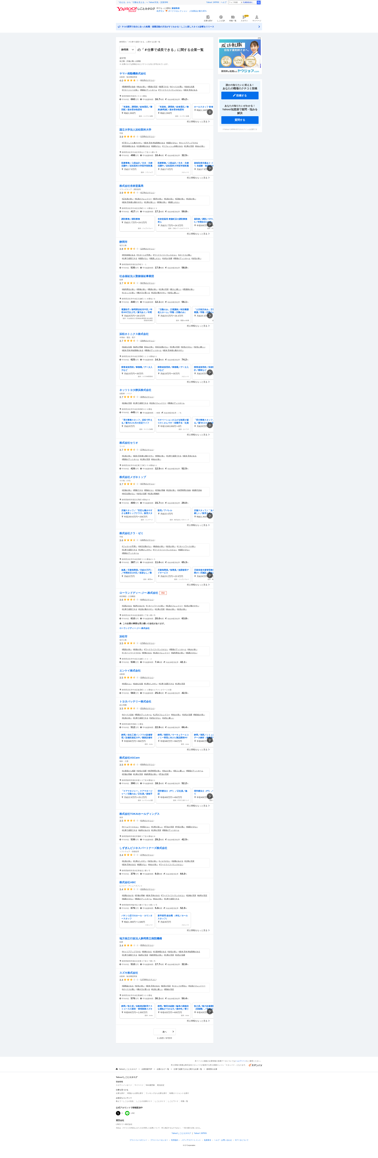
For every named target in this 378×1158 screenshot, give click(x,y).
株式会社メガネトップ (132, 477)
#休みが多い (141, 87)
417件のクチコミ (147, 193)
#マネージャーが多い (130, 90)
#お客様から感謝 (128, 771)
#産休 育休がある (190, 90)
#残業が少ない (172, 143)
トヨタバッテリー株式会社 (135, 701)
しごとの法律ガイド (144, 1101)
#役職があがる (177, 861)
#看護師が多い (188, 289)
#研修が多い (162, 202)
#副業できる (164, 87)
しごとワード (173, 1101)
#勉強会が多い (159, 546)
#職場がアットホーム (148, 90)
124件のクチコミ (147, 249)
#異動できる (138, 490)
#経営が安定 (166, 986)
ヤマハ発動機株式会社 (132, 73)
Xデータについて (242, 1140)
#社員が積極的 (153, 494)
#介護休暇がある (143, 146)
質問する (240, 119)
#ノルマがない (164, 861)
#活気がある (127, 606)
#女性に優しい (173, 293)
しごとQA (221, 21)
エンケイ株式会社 (130, 670)
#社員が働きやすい (158, 293)
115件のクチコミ (147, 136)
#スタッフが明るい (179, 986)
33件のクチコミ (147, 677)
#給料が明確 (138, 347)
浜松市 (123, 636)
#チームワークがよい (130, 827)
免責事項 (207, 1140)
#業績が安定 (153, 87)
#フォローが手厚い (129, 546)
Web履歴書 (150, 1085)
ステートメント (191, 1140)
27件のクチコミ (147, 450)
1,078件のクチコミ (148, 980)
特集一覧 (232, 21)
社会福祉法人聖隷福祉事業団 (136, 276)
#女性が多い (196, 258)
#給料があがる (139, 606)
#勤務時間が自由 (128, 87)
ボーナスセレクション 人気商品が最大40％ (187, 11)
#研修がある (147, 653)
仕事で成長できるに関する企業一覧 (188, 1069)
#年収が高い (180, 827)
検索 (259, 2)
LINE (133, 1113)
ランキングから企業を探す (156, 1093)
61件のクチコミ (147, 821)
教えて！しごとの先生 (125, 1101)
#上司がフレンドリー (161, 715)
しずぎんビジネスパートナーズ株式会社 (143, 848)
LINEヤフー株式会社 (124, 1124)
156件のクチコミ (147, 341)
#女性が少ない (187, 347)
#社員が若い (169, 199)
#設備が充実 (127, 403)
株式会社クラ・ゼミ (131, 533)
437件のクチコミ (147, 484)
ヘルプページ (241, 1061)
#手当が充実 (164, 774)
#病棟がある (147, 952)
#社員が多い (191, 199)
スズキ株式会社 (128, 972)
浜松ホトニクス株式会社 (134, 333)
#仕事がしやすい (145, 550)
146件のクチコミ (147, 540)
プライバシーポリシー (138, 1140)
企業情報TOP (146, 1069)
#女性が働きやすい (191, 606)
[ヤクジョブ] (240, 73)
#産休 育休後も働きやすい (132, 202)
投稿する (241, 95)
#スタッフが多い (128, 293)
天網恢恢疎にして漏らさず (249, 2)
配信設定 (160, 1085)
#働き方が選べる (143, 293)
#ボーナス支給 (128, 715)
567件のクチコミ (147, 283)
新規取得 (176, 8)
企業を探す (208, 21)
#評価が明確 (160, 490)
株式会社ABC (127, 882)
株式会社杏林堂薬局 (131, 185)
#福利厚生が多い (128, 289)
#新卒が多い (158, 199)
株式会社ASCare (129, 757)
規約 (174, 1140)
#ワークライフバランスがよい (170, 90)
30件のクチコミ (147, 397)
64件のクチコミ (147, 600)
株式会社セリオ (128, 442)
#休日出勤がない (162, 347)
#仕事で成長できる (129, 258)
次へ (165, 1032)
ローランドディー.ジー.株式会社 (138, 592)
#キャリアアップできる (188, 143)
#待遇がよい (127, 684)
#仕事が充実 (189, 146)
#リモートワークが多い (186, 546)
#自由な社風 (189, 87)
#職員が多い (153, 289)
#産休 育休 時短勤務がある (154, 143)
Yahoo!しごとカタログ (128, 1069)
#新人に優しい (175, 289)
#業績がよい (149, 490)
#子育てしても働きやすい (132, 143)
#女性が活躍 (167, 258)
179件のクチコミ (147, 643)
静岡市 (123, 241)
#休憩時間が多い (154, 771)
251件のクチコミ (147, 708)
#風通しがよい (174, 202)
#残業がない (156, 146)
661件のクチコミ (147, 80)
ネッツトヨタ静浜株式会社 (135, 390)
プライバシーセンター (159, 1140)
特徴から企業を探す (135, 1093)
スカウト (244, 21)
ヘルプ (224, 2)
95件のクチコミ (147, 945)
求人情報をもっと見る (197, 121)
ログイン (160, 11)
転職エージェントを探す (179, 1093)
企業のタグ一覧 (163, 1069)
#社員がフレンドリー (143, 199)
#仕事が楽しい (150, 202)
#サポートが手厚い (144, 255)
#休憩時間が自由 (184, 490)
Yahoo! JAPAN (212, 2)
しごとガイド (160, 1101)
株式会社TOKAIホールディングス (139, 813)
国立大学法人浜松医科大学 (135, 129)
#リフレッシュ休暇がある (172, 146)
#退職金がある (128, 986)
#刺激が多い (138, 649)
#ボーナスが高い (176, 87)
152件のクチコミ (147, 889)
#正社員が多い (128, 199)
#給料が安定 (202, 895)
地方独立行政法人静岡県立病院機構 (140, 938)
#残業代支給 (197, 490)
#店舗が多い (180, 199)
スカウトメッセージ (124, 1085)
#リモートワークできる (131, 653)
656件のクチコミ (147, 764)
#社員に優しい (157, 989)
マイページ (256, 21)
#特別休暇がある (128, 146)
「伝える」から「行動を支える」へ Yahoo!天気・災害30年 (142, 2)
